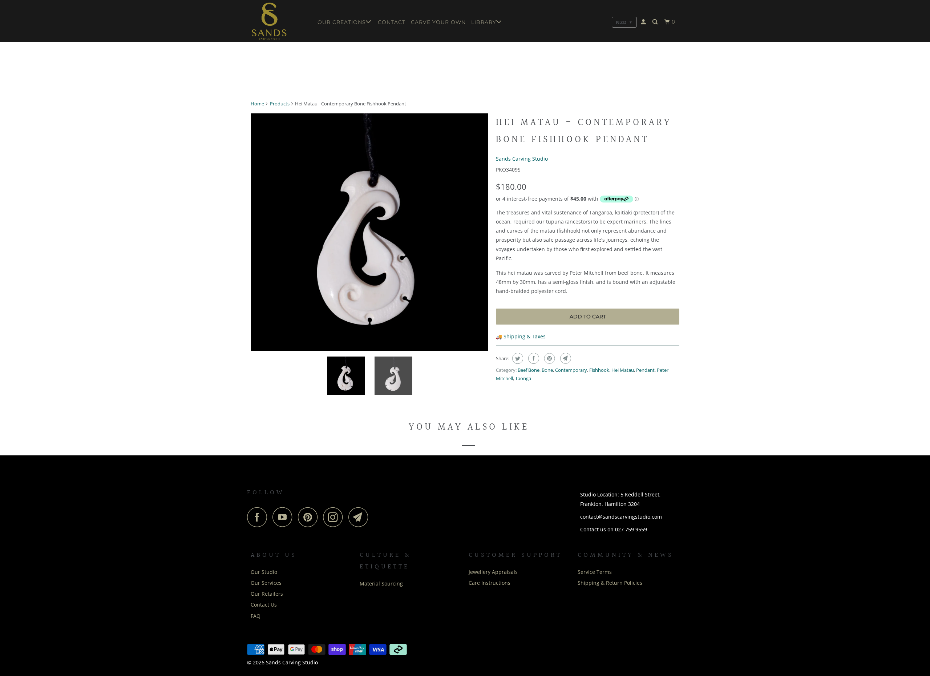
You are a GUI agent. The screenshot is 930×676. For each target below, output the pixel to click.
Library (483, 22)
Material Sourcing (381, 583)
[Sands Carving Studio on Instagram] (335, 517)
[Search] (655, 22)
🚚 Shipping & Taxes (521, 336)
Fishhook (599, 370)
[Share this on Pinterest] (548, 358)
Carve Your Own (438, 22)
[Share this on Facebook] (532, 358)
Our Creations (342, 22)
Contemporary (571, 370)
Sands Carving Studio (522, 158)
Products (280, 103)
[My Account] (644, 22)
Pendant (645, 370)
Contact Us (264, 604)
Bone (547, 370)
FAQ (255, 615)
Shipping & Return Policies (610, 582)
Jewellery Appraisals (493, 571)
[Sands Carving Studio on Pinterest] (310, 517)
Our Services (266, 582)
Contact (391, 22)
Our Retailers (267, 593)
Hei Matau (622, 370)
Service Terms (595, 571)
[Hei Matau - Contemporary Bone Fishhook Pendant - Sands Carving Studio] (370, 232)
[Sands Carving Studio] (279, 21)
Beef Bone (528, 370)
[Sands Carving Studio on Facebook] (259, 517)
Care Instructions (489, 582)
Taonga (523, 378)
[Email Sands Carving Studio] (360, 517)
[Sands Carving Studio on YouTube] (284, 517)
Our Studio (264, 571)
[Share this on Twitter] (516, 358)
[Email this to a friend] (564, 358)
